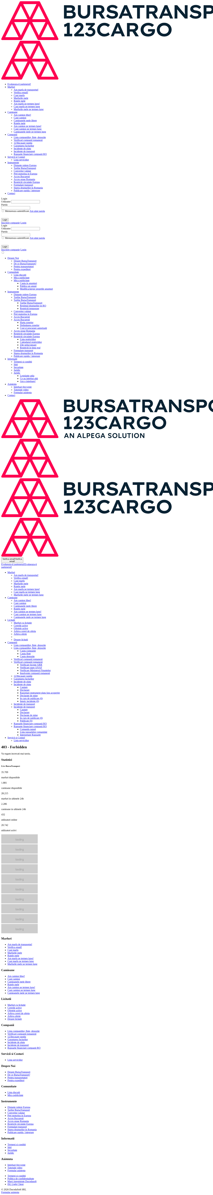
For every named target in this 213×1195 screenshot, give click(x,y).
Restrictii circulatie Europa (27, 182)
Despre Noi (13, 258)
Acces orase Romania (24, 179)
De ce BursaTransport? (25, 263)
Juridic (17, 370)
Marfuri (11, 87)
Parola (4, 204)
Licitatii (11, 620)
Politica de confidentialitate (20, 1178)
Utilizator (5, 201)
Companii (12, 134)
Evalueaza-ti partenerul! (19, 84)
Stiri (16, 364)
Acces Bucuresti (22, 176)
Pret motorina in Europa (25, 173)
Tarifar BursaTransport (25, 168)
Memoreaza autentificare (17, 211)
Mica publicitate (21, 277)
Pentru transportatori (24, 266)
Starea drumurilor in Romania (28, 187)
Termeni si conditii (23, 361)
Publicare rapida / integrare (27, 190)
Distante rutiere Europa (25, 165)
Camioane (12, 112)
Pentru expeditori (22, 269)
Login (4, 220)
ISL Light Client (15, 1184)
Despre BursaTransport (25, 261)
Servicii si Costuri (16, 157)
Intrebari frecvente (23, 387)
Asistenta (12, 384)
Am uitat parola (37, 211)
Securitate (18, 367)
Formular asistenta (23, 392)
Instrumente (13, 162)
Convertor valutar (22, 171)
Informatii (12, 359)
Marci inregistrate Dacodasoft (21, 1181)
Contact (11, 193)
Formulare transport (23, 185)
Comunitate (13, 272)
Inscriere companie (10, 222)
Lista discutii (20, 275)
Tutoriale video (21, 389)
